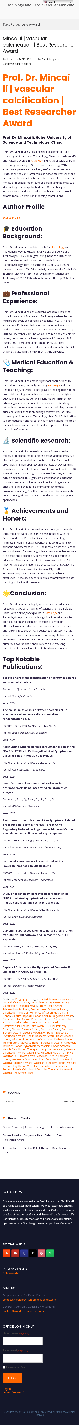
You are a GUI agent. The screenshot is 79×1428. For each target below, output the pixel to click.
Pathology (36, 160)
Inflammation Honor (24, 1039)
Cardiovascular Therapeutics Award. (24, 1026)
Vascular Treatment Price (18, 1072)
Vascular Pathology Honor (49, 1062)
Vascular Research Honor (42, 1066)
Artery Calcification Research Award (36, 1004)
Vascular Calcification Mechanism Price (50, 1052)
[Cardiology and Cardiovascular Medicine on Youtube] (15, 1253)
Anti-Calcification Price (16, 1002)
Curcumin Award (50, 1029)
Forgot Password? (13, 1392)
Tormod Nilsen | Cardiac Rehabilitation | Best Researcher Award (37, 1150)
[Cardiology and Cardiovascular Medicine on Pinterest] (41, 1253)
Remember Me (15, 1367)
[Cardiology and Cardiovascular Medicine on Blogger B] (6, 1253)
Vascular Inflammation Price (28, 1059)
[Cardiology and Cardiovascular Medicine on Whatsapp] (50, 1253)
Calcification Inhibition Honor (20, 1012)
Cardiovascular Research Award (39, 1022)
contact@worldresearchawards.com (24, 1311)
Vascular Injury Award (59, 1059)
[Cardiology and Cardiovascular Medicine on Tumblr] (24, 1253)
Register (7, 1389)
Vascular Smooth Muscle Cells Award (36, 1067)
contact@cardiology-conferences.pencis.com (29, 1299)
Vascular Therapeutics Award (54, 1069)
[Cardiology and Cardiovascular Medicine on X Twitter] (33, 1253)
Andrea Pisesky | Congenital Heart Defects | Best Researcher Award (32, 1137)
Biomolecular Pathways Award (49, 1009)
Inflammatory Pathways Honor (21, 1042)
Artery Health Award (50, 1005)
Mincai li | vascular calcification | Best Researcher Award (39, 44)
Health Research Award (41, 1036)
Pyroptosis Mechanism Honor (41, 1046)
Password (15, 1350)
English (51, 2)
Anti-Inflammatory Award (46, 1002)
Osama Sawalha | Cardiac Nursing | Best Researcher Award (39, 1127)
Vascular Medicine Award (17, 1062)
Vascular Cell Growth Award (19, 1056)
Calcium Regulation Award (57, 1016)
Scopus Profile (11, 217)
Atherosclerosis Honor (16, 1009)
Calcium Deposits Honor (26, 1016)
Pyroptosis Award (51, 1042)
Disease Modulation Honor (38, 1032)
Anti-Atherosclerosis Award (57, 999)
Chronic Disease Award (25, 1029)
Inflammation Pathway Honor (55, 1039)
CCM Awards (10, 1273)
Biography (21, 999)
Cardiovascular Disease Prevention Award (27, 1019)
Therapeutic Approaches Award (45, 1049)
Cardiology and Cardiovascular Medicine (40, 4)
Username (16, 1333)
